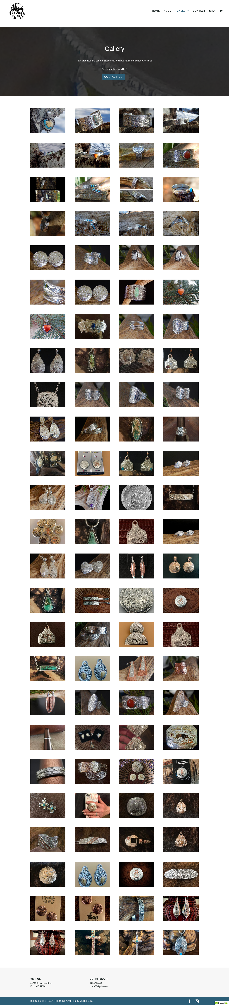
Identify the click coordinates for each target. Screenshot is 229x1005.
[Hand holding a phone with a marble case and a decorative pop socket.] (92, 817)
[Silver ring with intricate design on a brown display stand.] (47, 749)
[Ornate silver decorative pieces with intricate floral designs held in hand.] (136, 749)
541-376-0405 (96, 983)
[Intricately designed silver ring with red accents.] (47, 852)
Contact (199, 11)
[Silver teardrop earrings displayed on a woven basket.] (47, 954)
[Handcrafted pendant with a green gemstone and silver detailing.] (92, 372)
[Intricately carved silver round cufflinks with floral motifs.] (92, 304)
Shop (213, 11)
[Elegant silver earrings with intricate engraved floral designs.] (47, 441)
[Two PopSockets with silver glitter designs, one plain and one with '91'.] (92, 475)
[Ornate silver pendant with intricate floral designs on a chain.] (47, 406)
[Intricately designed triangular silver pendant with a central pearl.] (180, 852)
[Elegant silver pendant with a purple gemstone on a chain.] (92, 509)
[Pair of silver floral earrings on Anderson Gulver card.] (47, 920)
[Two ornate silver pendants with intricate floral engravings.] (180, 578)
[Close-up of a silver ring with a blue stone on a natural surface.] (180, 201)
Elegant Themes (54, 1001)
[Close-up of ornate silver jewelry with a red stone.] (136, 715)
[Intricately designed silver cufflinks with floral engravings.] (47, 270)
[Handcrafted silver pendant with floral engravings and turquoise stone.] (180, 954)
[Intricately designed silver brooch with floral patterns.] (47, 886)
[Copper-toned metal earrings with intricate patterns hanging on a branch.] (47, 715)
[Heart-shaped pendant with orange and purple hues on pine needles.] (47, 338)
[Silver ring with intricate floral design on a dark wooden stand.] (180, 441)
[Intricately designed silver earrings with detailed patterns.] (92, 441)
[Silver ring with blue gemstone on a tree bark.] (136, 235)
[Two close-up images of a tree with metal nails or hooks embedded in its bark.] (47, 201)
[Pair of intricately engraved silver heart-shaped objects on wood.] (92, 578)
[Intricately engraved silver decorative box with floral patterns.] (136, 817)
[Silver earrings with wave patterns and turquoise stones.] (136, 475)
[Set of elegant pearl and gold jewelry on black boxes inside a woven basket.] (92, 749)
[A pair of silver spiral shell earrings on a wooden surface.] (180, 475)
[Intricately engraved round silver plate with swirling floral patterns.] (136, 509)
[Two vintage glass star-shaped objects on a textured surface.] (136, 372)
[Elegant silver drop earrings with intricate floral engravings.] (47, 578)
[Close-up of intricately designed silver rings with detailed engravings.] (47, 304)
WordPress (86, 1001)
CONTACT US (113, 77)
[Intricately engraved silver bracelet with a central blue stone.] (92, 338)
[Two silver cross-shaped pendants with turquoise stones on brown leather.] (47, 817)
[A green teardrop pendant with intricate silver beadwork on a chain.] (47, 612)
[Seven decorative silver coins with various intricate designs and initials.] (47, 543)
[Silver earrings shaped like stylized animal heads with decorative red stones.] (180, 372)
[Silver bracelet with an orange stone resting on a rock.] (92, 167)
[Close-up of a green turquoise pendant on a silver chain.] (92, 543)
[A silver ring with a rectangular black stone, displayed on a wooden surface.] (180, 270)
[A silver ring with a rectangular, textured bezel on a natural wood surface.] (136, 270)
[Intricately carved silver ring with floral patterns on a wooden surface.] (92, 715)
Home (156, 11)
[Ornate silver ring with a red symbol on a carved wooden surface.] (180, 612)
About (168, 11)
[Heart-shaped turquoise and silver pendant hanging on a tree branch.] (47, 133)
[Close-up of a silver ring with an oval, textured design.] (180, 338)
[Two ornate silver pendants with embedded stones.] (92, 886)
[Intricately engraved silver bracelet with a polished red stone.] (180, 167)
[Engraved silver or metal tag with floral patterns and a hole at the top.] (180, 646)
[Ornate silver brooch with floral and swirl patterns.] (136, 612)
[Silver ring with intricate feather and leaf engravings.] (136, 338)
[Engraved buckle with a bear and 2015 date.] (180, 749)
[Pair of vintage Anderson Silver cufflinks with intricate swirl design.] (92, 920)
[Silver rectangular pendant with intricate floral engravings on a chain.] (180, 509)
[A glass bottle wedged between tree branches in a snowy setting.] (47, 167)
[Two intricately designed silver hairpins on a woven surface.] (92, 612)
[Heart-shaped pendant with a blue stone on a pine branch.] (180, 304)
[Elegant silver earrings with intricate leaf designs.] (47, 509)
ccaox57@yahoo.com (99, 986)
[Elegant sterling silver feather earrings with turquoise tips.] (136, 578)
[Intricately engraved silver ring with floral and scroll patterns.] (136, 406)
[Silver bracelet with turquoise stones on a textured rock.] (92, 201)
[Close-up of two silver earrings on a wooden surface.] (180, 543)
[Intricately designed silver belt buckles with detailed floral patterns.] (92, 783)
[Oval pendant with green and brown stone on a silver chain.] (136, 441)
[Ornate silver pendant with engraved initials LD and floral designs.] (47, 646)
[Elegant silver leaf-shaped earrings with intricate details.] (180, 920)
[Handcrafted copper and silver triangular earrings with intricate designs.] (136, 680)
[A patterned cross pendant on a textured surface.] (92, 954)
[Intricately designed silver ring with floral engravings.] (180, 715)
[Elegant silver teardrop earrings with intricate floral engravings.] (47, 372)
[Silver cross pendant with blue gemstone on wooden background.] (136, 954)
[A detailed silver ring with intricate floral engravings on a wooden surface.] (180, 406)
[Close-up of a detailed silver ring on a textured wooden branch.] (136, 920)
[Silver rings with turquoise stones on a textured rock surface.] (92, 235)
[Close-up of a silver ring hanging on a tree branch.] (47, 235)
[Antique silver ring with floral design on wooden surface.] (136, 167)
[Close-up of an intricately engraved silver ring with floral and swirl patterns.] (136, 133)
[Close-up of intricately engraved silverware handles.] (92, 646)
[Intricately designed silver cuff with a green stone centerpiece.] (136, 304)
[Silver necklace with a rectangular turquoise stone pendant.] (47, 680)
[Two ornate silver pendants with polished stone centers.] (92, 680)
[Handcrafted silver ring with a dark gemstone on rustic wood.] (136, 201)
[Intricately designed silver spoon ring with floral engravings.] (180, 680)
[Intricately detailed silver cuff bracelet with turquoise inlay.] (92, 133)
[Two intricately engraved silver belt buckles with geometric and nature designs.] (136, 646)
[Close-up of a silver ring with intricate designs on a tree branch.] (180, 133)
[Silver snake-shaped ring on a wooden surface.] (92, 270)
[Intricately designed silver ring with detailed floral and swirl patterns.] (92, 406)
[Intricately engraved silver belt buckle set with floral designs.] (136, 852)
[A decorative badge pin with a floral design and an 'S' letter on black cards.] (180, 783)
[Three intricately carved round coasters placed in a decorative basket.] (136, 783)
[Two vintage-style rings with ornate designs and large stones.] (47, 475)
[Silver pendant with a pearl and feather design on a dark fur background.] (180, 817)
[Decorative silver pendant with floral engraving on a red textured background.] (136, 543)
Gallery (183, 11)
